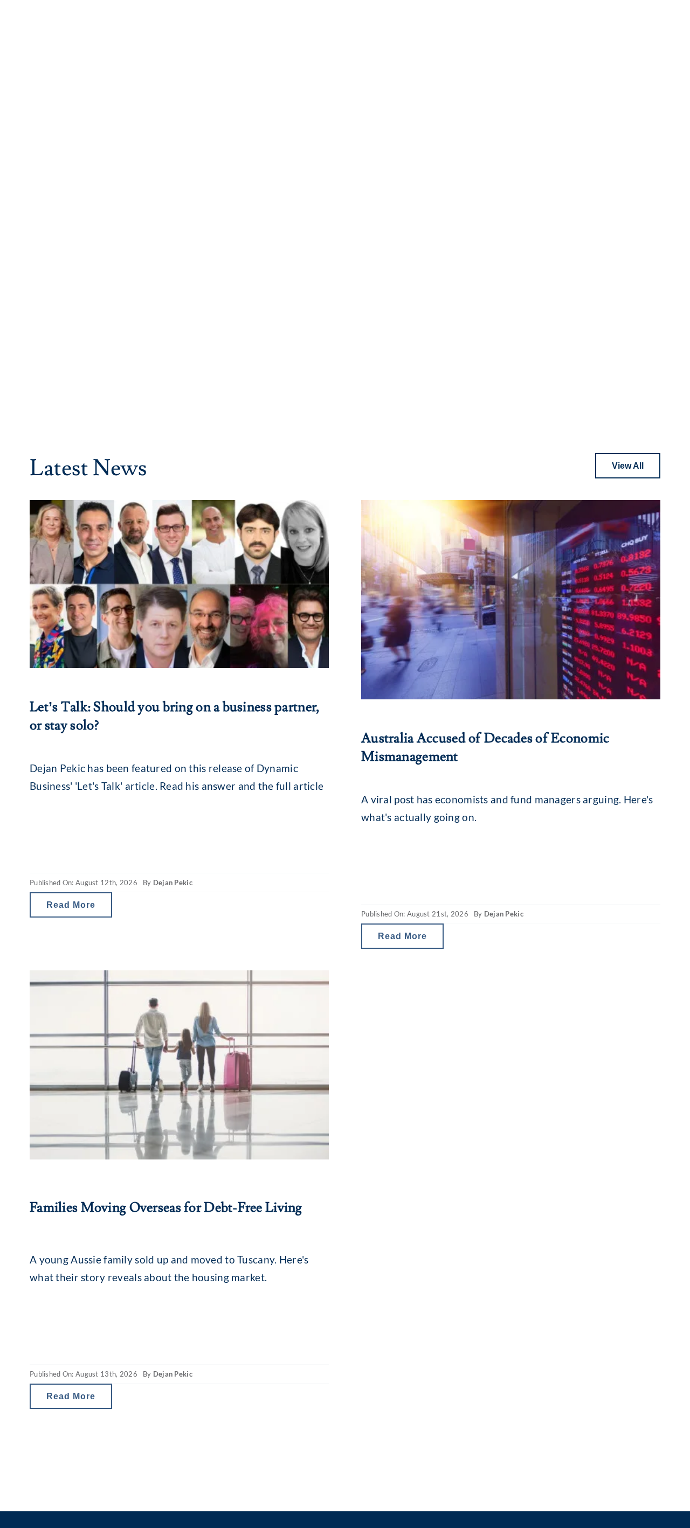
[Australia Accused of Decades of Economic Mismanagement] (510, 599)
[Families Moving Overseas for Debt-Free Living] (179, 1064)
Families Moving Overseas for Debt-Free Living (166, 1208)
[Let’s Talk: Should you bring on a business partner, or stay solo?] (179, 584)
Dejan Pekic (172, 882)
